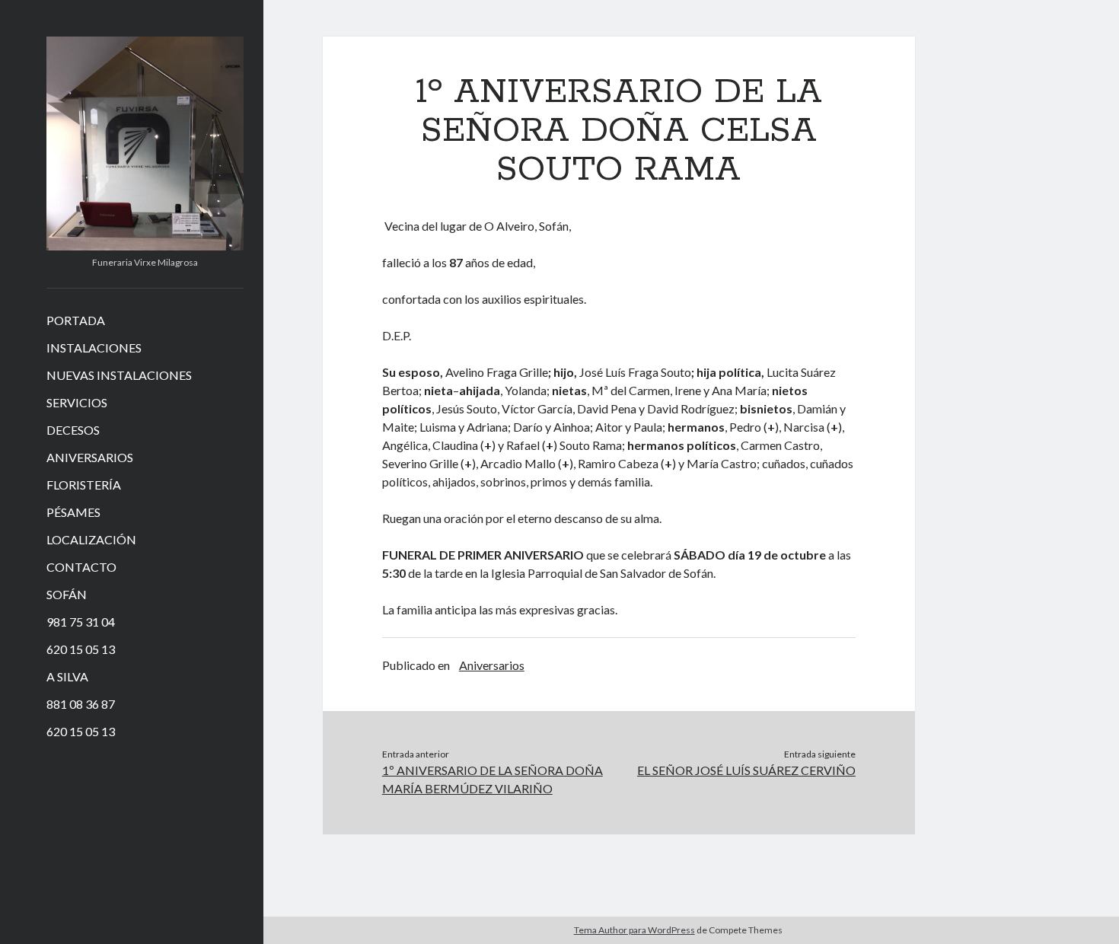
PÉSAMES (73, 512)
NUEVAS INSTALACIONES (119, 375)
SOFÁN (66, 594)
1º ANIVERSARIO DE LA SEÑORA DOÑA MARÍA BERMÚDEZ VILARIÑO (492, 779)
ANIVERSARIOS (89, 457)
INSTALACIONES (94, 347)
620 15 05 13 (80, 649)
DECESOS (73, 430)
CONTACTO (81, 567)
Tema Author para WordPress (634, 930)
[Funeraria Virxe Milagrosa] (145, 245)
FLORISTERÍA (83, 484)
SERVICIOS (76, 402)
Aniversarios (491, 665)
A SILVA (67, 676)
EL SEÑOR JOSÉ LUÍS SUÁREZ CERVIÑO (746, 770)
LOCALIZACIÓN (91, 539)
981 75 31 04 (80, 621)
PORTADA (75, 320)
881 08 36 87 (80, 704)
